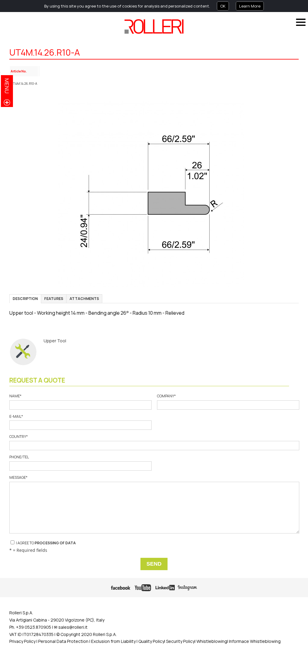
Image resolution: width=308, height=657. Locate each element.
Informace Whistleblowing (255, 641)
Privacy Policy (22, 641)
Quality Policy (151, 641)
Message (18, 477)
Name (15, 396)
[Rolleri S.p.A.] (154, 26)
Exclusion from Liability (113, 641)
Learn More (249, 6)
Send (154, 564)
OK (223, 6)
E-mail (16, 416)
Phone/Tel (19, 457)
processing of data (55, 542)
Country (18, 436)
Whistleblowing (211, 641)
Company (166, 396)
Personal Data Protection (62, 641)
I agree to (45, 542)
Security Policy (180, 641)
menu (7, 85)
